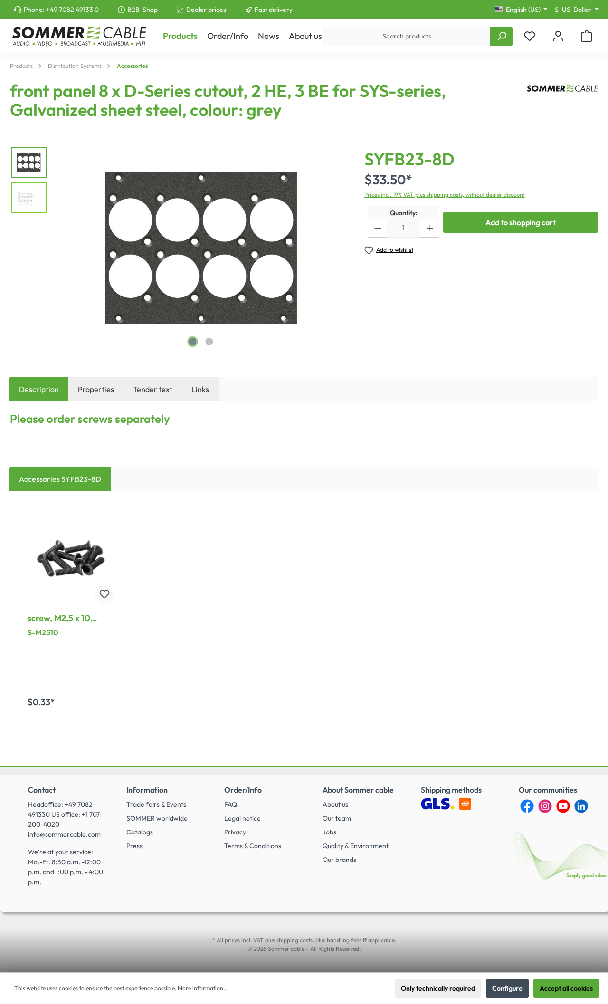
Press (134, 845)
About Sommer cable (358, 789)
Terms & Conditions (252, 845)
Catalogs (139, 832)
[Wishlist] (530, 36)
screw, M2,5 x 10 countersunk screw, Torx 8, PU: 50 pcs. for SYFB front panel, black (71, 618)
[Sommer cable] (562, 104)
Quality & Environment (356, 845)
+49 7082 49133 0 (72, 9)
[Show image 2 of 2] (209, 341)
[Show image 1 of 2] (192, 341)
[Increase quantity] (430, 228)
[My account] (558, 36)
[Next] (338, 248)
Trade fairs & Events (156, 804)
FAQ (230, 804)
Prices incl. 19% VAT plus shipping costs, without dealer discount (444, 194)
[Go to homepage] (79, 36)
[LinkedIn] (581, 806)
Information (147, 789)
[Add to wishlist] (104, 594)
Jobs (329, 832)
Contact (42, 789)
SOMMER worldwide (157, 818)
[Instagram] (545, 806)
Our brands (339, 859)
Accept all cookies (566, 988)
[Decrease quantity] (378, 228)
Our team (337, 818)
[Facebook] (527, 806)
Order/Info (243, 789)
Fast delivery (274, 9)
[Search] (501, 36)
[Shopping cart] (586, 36)
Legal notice (242, 818)
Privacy (235, 832)
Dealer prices (206, 9)
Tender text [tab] (152, 389)
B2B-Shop (142, 9)
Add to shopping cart (520, 222)
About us (335, 804)
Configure (507, 988)
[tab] (39, 389)
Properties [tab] (96, 389)
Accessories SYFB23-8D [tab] (60, 479)
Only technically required (438, 988)
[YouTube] (563, 806)
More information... (203, 988)
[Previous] (64, 248)
